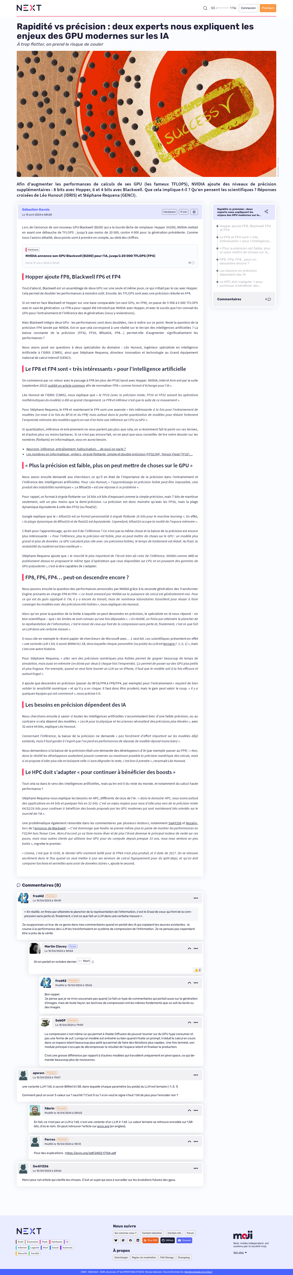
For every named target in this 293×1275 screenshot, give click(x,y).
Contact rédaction (152, 1233)
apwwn (38, 1073)
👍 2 (198, 970)
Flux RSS (152, 1240)
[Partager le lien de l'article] (266, 212)
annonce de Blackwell (50, 828)
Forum (190, 1233)
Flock (45, 1241)
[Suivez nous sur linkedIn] (138, 1240)
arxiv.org (103, 1126)
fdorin (49, 1108)
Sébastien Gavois (36, 209)
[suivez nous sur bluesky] (116, 1240)
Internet (22, 1247)
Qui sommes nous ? (125, 1233)
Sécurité (22, 1253)
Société (35, 1253)
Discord (186, 1240)
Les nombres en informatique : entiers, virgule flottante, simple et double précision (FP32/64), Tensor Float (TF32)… (109, 454)
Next (45, 1247)
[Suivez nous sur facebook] (130, 1240)
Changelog (184, 1257)
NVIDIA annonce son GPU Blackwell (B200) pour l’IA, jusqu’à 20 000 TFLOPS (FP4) (90, 256)
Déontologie (121, 1257)
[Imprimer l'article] (194, 212)
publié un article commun (66, 385)
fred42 (38, 896)
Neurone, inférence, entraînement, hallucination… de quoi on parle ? (76, 449)
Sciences (67, 1247)
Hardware (33, 249)
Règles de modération (144, 1257)
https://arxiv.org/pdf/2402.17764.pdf (90, 1153)
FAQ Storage (167, 1257)
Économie (32, 1241)
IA (67, 1241)
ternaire (169, 643)
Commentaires (229, 299)
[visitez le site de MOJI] (242, 1238)
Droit (20, 1241)
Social (55, 1247)
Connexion (248, 8)
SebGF (60, 1020)
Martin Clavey (56, 946)
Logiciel (34, 1247)
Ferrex (50, 1139)
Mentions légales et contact (198, 1272)
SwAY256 (174, 823)
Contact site (174, 1233)
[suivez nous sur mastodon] (123, 1240)
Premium (268, 8)
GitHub (170, 1240)
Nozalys (191, 823)
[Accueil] (29, 8)
